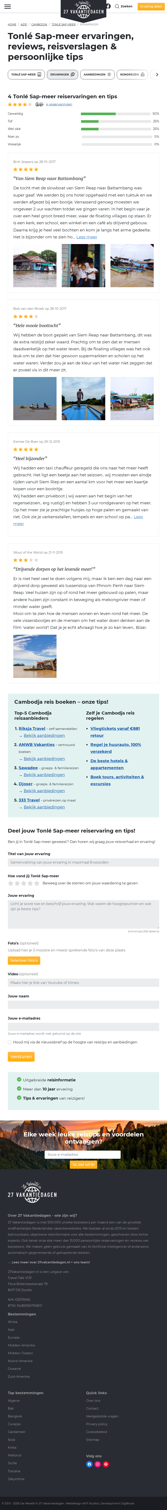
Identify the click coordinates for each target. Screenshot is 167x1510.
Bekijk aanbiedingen (44, 735)
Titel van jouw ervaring (29, 854)
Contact (92, 1408)
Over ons (93, 1401)
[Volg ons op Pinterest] (106, 1464)
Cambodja (39, 24)
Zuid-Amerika (19, 1377)
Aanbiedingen (95, 74)
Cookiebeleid (96, 1432)
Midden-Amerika (21, 1345)
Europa (13, 1337)
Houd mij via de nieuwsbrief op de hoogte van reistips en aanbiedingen (75, 1042)
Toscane (14, 1471)
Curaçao (14, 1424)
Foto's (13, 943)
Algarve (14, 1401)
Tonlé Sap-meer (64, 24)
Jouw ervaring (21, 896)
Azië (24, 24)
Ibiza (11, 1440)
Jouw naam (18, 996)
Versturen (21, 1056)
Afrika (12, 1322)
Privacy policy (97, 1424)
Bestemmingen (22, 1314)
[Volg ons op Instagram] (97, 1464)
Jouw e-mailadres (24, 1018)
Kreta (12, 1447)
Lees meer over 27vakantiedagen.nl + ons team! (51, 1262)
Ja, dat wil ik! (83, 1164)
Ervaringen (60, 74)
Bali (11, 1408)
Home (12, 24)
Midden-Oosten (20, 1353)
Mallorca (14, 1455)
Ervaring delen (151, 6)
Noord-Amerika (20, 1361)
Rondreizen (130, 74)
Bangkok (15, 1416)
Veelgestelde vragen (102, 1416)
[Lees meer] (85, 236)
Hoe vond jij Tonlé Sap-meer (33, 876)
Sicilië (12, 1463)
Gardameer (17, 1432)
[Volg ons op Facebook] (108, 6)
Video (13, 974)
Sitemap (92, 1440)
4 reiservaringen (59, 104)
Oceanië (14, 1369)
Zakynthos (16, 1479)
